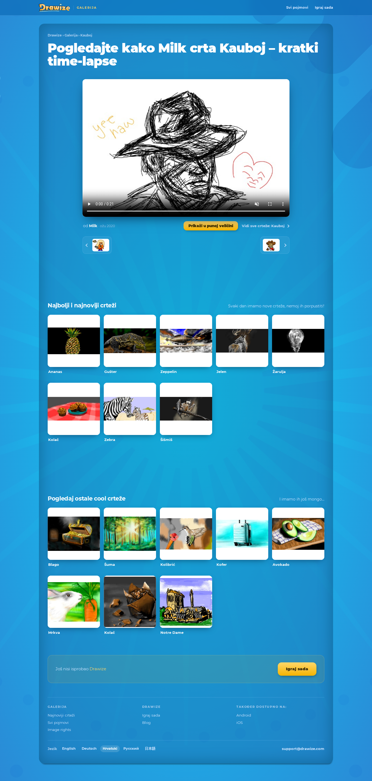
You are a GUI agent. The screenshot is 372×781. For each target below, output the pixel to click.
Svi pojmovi (297, 7)
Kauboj (86, 35)
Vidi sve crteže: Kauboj (263, 226)
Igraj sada (324, 7)
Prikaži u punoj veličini (210, 226)
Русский (131, 748)
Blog (146, 722)
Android (243, 715)
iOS (239, 722)
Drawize (55, 35)
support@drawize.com (303, 748)
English (69, 748)
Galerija (71, 35)
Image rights (59, 729)
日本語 (150, 748)
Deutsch (89, 748)
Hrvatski (110, 748)
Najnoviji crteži (61, 715)
